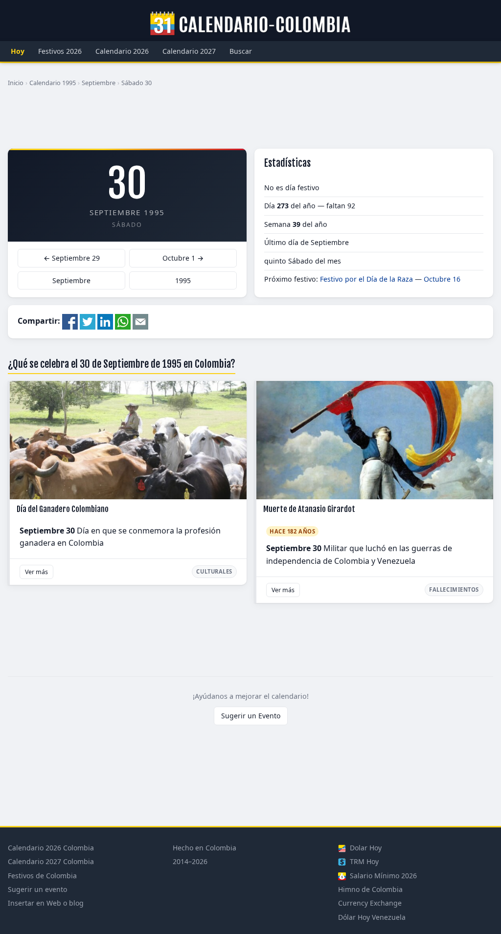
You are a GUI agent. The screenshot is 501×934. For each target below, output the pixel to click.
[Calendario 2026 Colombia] (250, 24)
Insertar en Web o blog (46, 903)
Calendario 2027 (189, 51)
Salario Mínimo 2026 (382, 875)
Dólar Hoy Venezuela (372, 917)
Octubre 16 (442, 279)
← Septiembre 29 (72, 258)
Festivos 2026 (60, 51)
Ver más (36, 572)
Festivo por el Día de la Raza (366, 279)
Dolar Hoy (365, 847)
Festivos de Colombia (42, 875)
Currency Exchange (370, 903)
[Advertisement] (250, 122)
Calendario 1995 (52, 82)
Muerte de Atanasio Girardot (309, 509)
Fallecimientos (454, 589)
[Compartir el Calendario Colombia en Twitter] (87, 320)
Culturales (214, 571)
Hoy (17, 51)
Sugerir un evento (37, 889)
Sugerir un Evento (250, 715)
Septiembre (98, 82)
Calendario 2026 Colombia (51, 847)
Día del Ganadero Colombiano (63, 509)
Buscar (240, 51)
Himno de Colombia (370, 889)
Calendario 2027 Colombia (51, 861)
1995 (183, 280)
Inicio (15, 82)
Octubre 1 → (183, 258)
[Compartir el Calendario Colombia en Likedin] (105, 320)
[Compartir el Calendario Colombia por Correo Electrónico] (140, 320)
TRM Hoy (363, 861)
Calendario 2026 (122, 51)
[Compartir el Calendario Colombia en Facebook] (70, 320)
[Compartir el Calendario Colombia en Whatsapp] (123, 320)
